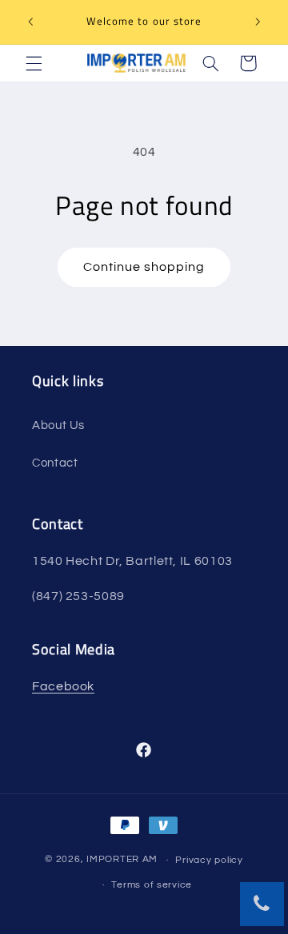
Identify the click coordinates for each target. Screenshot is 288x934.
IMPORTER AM (122, 860)
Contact (55, 463)
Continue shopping (144, 266)
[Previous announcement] (30, 21)
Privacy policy (208, 860)
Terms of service (151, 884)
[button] (33, 63)
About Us (58, 425)
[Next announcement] (257, 21)
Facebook (63, 686)
